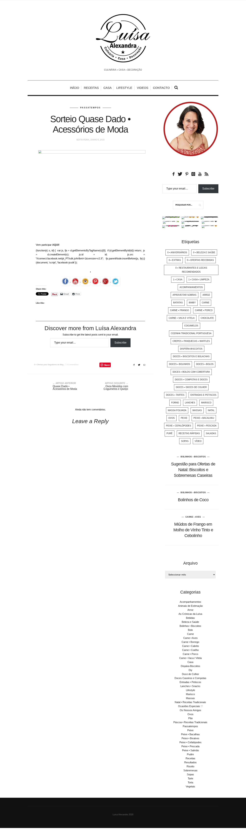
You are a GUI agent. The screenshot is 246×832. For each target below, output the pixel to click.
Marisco (206, 402)
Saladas (211, 433)
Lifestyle (124, 87)
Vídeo (198, 441)
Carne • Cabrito (190, 646)
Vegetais (190, 786)
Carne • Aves (193, 517)
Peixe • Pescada (207, 425)
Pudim (190, 754)
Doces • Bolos (205, 364)
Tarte (190, 778)
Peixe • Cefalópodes (178, 425)
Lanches (190, 402)
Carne (205, 302)
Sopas (185, 441)
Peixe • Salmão (190, 750)
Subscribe (120, 342)
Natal (211, 410)
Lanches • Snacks (190, 686)
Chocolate (207, 318)
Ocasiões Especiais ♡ (190, 706)
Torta (190, 782)
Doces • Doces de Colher (191, 387)
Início (74, 87)
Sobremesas (190, 770)
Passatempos (90, 108)
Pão (190, 718)
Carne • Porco (204, 310)
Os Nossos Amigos (190, 710)
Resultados (190, 762)
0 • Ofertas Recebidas (200, 260)
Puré (170, 433)
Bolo (190, 629)
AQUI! (55, 244)
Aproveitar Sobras (184, 295)
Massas (197, 410)
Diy (190, 670)
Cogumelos (191, 325)
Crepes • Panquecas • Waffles (191, 341)
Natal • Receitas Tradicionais (190, 702)
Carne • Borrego (190, 642)
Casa (107, 87)
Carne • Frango (179, 310)
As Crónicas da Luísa (190, 613)
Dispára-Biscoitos (191, 349)
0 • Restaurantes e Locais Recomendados (191, 270)
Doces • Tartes (175, 395)
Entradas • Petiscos (190, 682)
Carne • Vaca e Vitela (182, 318)
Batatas (178, 302)
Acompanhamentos (191, 287)
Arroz (206, 295)
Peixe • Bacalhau (203, 418)
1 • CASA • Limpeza (198, 279)
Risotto (190, 766)
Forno (175, 402)
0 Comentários (72, 365)
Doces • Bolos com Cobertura (191, 372)
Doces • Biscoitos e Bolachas (191, 356)
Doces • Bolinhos (179, 364)
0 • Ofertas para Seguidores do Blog (48, 365)
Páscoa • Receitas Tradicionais (190, 722)
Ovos (171, 418)
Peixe (184, 418)
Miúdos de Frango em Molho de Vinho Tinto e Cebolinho (193, 530)
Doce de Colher (190, 674)
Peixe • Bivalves (190, 738)
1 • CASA (177, 279)
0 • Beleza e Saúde (204, 252)
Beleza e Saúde (190, 621)
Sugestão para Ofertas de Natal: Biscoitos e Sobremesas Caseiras (193, 470)
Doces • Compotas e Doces (191, 379)
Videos (142, 87)
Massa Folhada (177, 410)
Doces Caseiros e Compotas (190, 678)
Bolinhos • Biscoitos (193, 457)
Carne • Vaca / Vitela (190, 658)
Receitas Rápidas (189, 433)
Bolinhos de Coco (193, 499)
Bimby (192, 302)
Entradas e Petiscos (203, 395)
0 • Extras (175, 260)
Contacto (161, 87)
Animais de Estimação (190, 605)
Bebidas (190, 617)
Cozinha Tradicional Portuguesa (191, 333)
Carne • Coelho (190, 650)
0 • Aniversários (177, 252)
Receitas (91, 87)
